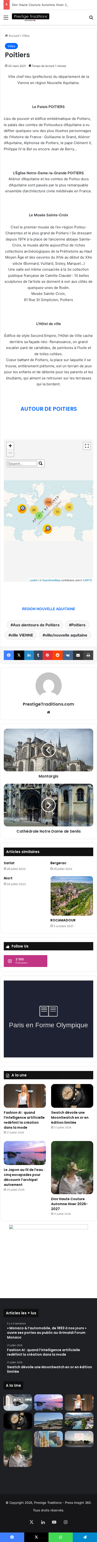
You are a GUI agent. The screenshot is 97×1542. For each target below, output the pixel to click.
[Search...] (40, 463)
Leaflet (33, 580)
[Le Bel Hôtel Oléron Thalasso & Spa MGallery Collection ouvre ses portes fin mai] (79, 1439)
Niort (8, 878)
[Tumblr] (38, 655)
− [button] (10, 453)
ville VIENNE (22, 635)
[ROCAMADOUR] (71, 896)
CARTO (87, 580)
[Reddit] (58, 655)
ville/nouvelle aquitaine (66, 635)
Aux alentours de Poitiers (36, 624)
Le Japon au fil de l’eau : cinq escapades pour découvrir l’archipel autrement (24, 1177)
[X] (19, 655)
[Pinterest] (47, 655)
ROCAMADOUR (63, 920)
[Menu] (6, 19)
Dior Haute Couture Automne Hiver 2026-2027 (46, 5)
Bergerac (58, 863)
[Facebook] (9, 655)
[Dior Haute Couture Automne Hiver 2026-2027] (72, 1167)
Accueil (13, 36)
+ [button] (10, 446)
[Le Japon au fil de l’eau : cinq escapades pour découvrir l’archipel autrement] (25, 1153)
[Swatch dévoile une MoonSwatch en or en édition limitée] (72, 1096)
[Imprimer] (88, 655)
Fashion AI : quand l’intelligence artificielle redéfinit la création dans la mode (24, 1120)
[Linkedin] (29, 655)
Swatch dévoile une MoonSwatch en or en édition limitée (70, 1117)
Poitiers (78, 624)
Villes (26, 36)
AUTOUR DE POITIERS (48, 409)
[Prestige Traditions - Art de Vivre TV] (30, 17)
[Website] (48, 712)
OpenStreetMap (51, 580)
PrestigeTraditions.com (48, 704)
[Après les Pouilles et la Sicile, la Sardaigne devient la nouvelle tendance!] (48, 1421)
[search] (22, 463)
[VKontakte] (68, 655)
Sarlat (9, 863)
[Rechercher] (91, 19)
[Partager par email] (78, 655)
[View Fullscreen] (86, 445)
